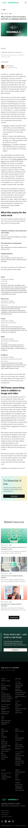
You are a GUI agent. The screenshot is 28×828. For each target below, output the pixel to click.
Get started (14, 496)
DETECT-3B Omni (19, 746)
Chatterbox (18, 753)
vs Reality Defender (6, 777)
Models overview (19, 731)
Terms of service (5, 812)
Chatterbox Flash (19, 763)
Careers (17, 774)
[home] (9, 2)
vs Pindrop (4, 775)
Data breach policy (6, 720)
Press (16, 777)
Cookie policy (4, 814)
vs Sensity (3, 779)
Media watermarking (20, 692)
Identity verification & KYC (20, 697)
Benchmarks (4, 741)
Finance (17, 706)
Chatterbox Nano (19, 761)
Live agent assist (19, 694)
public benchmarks (7, 420)
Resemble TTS (5, 706)
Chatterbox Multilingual (18, 758)
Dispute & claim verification (19, 686)
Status (2, 716)
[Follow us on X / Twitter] (2, 821)
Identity (3, 318)
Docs (2, 735)
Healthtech (18, 710)
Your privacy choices (6, 816)
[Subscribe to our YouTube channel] (9, 821)
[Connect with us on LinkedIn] (6, 821)
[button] (25, 2)
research (14, 426)
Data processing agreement (5, 723)
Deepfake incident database (6, 746)
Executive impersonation (18, 689)
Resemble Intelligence (6, 698)
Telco (16, 703)
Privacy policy (4, 810)
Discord (3, 759)
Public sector (18, 712)
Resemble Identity (5, 685)
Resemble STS (5, 713)
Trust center (4, 743)
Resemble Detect (5, 694)
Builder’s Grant (19, 784)
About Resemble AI (20, 772)
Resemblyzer (7, 144)
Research (3, 755)
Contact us (15, 650)
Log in (2, 718)
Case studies (4, 757)
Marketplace (18, 704)
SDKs (2, 733)
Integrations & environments (18, 787)
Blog (2, 753)
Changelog (4, 737)
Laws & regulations (6, 749)
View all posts (14, 617)
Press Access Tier (19, 790)
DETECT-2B (18, 748)
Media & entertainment (21, 708)
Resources (18, 779)
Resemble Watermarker (4, 688)
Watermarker (5, 298)
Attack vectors (5, 751)
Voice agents (18, 683)
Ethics (16, 776)
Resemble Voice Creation (5, 709)
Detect (3, 277)
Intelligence (4, 355)
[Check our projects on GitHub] (13, 821)
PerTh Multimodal (19, 738)
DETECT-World (19, 287)
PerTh (4, 136)
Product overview (5, 680)
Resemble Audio (5, 711)
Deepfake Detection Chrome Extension (6, 700)
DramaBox (6, 125)
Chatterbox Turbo (19, 755)
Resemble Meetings (6, 696)
